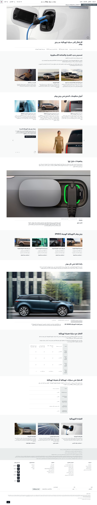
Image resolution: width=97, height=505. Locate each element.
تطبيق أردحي (52, 467)
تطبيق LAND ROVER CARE (49, 468)
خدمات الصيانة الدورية (50, 471)
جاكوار (33, 468)
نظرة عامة (52, 464)
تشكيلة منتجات (70, 468)
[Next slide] (16, 152)
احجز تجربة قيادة (70, 471)
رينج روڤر (89, 464)
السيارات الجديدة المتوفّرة (69, 475)
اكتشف (31, 133)
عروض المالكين (70, 467)
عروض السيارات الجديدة (69, 464)
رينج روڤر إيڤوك (88, 468)
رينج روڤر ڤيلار (88, 467)
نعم (8, 502)
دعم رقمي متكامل (51, 472)
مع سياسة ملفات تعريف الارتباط (86, 496)
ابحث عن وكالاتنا (36, 489)
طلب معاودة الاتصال (70, 472)
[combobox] (84, 489)
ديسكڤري (32, 467)
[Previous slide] (19, 152)
